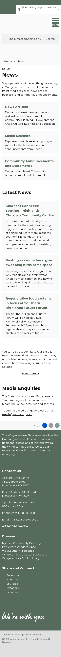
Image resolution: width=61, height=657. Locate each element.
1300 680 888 (26, 513)
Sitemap (37, 634)
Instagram (13, 588)
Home (8, 61)
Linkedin (12, 592)
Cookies (27, 634)
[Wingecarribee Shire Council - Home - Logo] (12, 22)
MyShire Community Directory (21, 543)
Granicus (6, 642)
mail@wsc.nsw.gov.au (24, 519)
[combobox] (38, 9)
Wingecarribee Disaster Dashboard (24, 554)
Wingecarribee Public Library (20, 558)
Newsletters (14, 579)
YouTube (12, 583)
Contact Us (7, 634)
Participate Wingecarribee (19, 547)
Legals (18, 634)
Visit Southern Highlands (18, 550)
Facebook (13, 575)
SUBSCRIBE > (30, 373)
